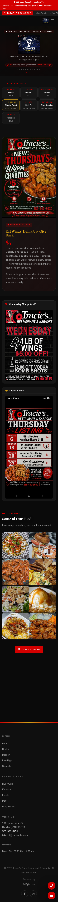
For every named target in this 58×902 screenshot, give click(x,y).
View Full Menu (30, 649)
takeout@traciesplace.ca (29, 6)
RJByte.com (29, 884)
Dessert (6, 755)
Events (5, 795)
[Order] (51, 895)
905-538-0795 (10, 6)
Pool (4, 800)
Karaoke (6, 789)
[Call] (51, 885)
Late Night (7, 760)
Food (5, 743)
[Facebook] (24, 893)
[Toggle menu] (52, 20)
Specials (6, 766)
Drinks (5, 749)
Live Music (7, 784)
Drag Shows (8, 806)
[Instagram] (33, 893)
